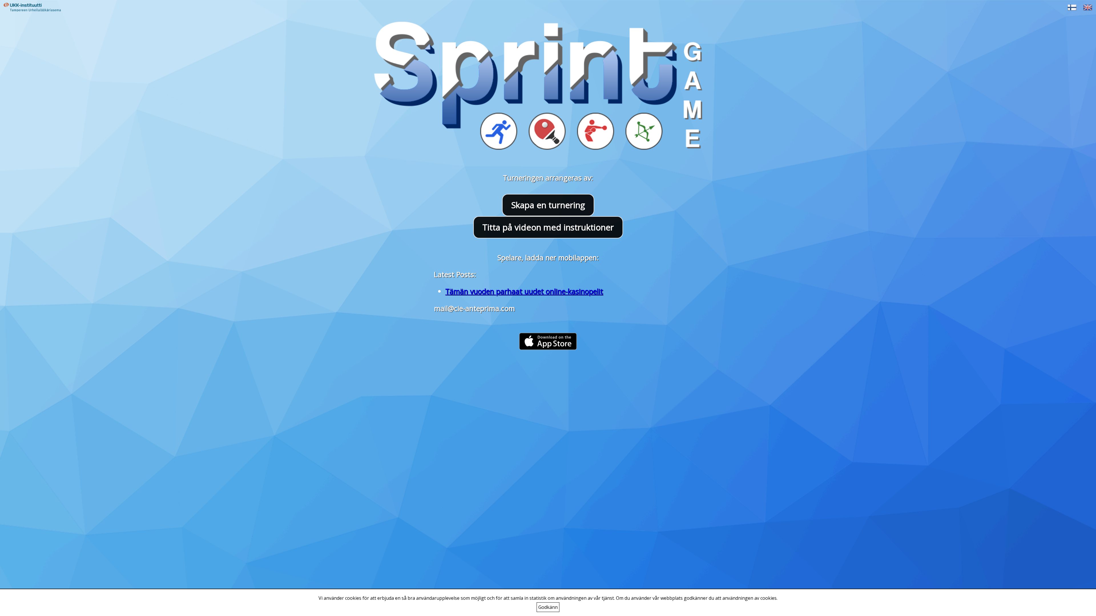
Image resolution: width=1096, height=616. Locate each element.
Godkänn (548, 607)
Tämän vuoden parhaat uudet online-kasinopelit (524, 291)
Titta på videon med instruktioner (548, 227)
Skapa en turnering (548, 205)
